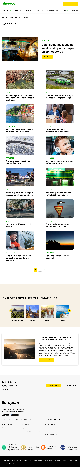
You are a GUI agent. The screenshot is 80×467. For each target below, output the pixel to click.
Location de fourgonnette (52, 428)
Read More (47, 57)
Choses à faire (39, 10)
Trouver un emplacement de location (31, 431)
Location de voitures (51, 424)
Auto (65, 10)
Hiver (3, 431)
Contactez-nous (71, 385)
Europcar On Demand (51, 434)
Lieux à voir (18, 10)
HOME (4, 17)
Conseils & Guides (53, 10)
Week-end (4, 428)
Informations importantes (8, 463)
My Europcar (48, 431)
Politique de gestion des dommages (21, 460)
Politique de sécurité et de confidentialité (55, 460)
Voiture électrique (7, 424)
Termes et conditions (73, 460)
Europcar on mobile (26, 428)
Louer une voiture (70, 4)
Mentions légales (6, 460)
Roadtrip (28, 10)
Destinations (5, 10)
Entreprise (75, 10)
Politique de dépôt (37, 460)
